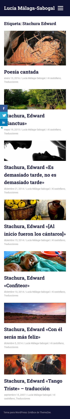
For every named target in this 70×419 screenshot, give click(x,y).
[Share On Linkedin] (4, 122)
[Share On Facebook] (4, 108)
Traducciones (11, 82)
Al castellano (54, 78)
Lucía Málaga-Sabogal (29, 8)
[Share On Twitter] (4, 115)
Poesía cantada (21, 72)
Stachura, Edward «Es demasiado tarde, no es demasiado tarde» (30, 175)
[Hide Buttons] (1, 128)
